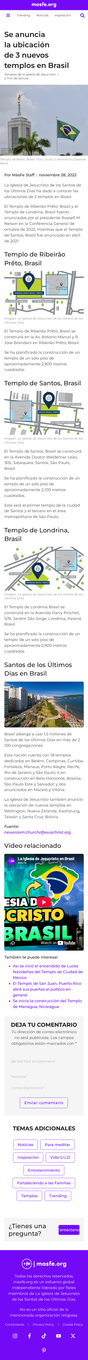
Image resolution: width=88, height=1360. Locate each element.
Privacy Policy (43, 1324)
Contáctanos (14, 1324)
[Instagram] (15, 1336)
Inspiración (63, 15)
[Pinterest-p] (44, 1350)
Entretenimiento (44, 1170)
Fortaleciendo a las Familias (44, 1183)
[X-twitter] (73, 1336)
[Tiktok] (44, 1336)
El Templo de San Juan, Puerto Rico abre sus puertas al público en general (47, 989)
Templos (29, 1196)
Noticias (42, 15)
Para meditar (57, 1144)
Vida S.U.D (60, 1157)
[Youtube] (58, 1336)
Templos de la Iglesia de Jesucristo (30, 74)
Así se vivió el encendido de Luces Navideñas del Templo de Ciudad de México (48, 972)
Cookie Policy (73, 1324)
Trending (23, 15)
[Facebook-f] (29, 1336)
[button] (8, 15)
